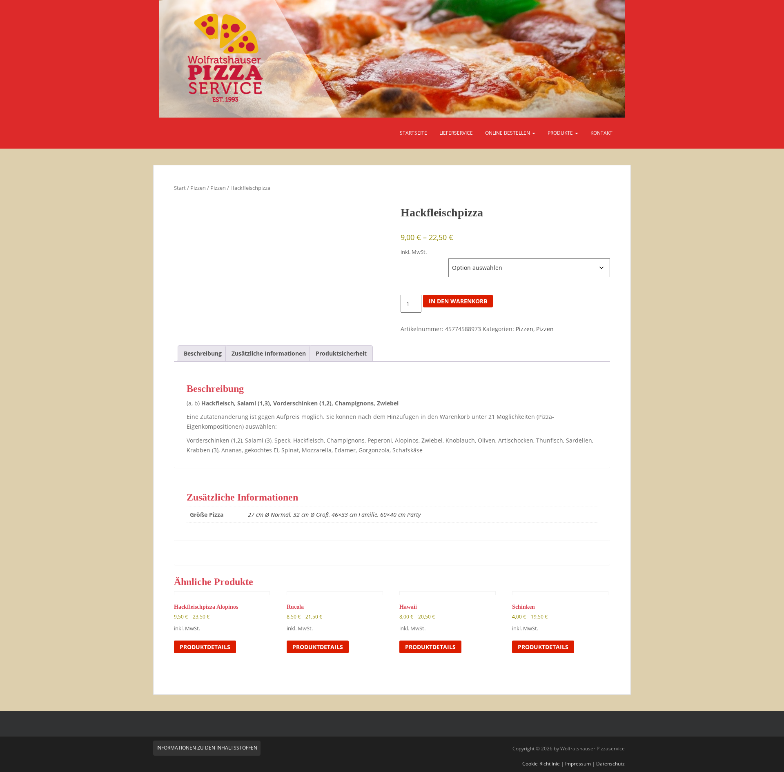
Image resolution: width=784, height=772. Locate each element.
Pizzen (198, 187)
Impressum (578, 763)
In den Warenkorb (458, 301)
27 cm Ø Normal (269, 514)
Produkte (561, 132)
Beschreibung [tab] (203, 353)
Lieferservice (456, 132)
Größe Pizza (416, 262)
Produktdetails (205, 647)
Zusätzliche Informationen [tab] (269, 353)
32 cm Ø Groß (311, 514)
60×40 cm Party (400, 514)
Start (180, 187)
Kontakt (601, 132)
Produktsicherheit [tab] (341, 353)
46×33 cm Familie (354, 514)
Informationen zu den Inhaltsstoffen (206, 747)
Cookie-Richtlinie (541, 763)
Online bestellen (508, 132)
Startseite (413, 132)
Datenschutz (610, 763)
